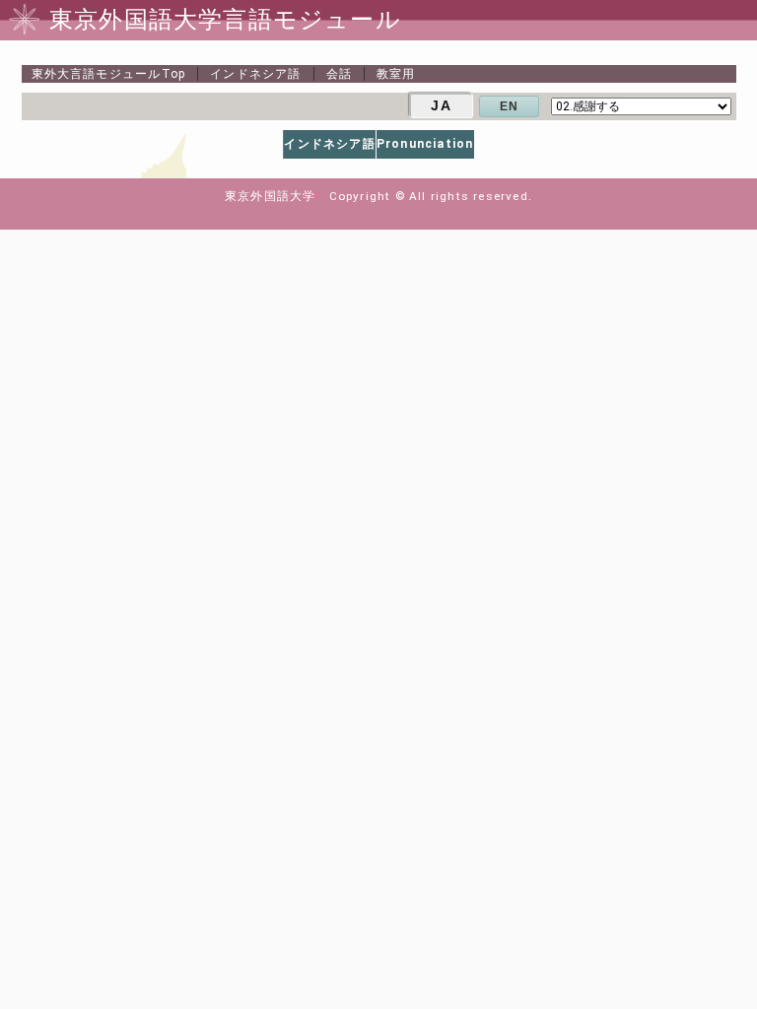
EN (509, 106)
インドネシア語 (255, 74)
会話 (339, 74)
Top (109, 74)
